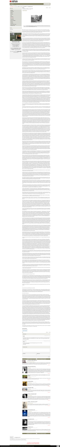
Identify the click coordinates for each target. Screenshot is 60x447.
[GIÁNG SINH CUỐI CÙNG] (24, 422)
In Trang (22, 332)
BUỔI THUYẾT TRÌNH (30, 387)
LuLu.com (19, 51)
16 (37, 433)
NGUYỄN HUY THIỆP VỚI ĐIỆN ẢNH (32, 360)
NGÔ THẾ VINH (29, 377)
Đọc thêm (49, 373)
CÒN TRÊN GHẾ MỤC (30, 381)
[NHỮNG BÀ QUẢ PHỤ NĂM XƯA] (24, 369)
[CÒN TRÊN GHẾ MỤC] (24, 383)
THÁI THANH (29, 389)
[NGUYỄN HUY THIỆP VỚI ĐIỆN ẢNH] (24, 361)
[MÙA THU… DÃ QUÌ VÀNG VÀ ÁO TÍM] (24, 405)
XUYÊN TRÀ (11, 29)
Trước (47, 7)
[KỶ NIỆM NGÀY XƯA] (24, 428)
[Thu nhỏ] (22, 7)
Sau (49, 7)
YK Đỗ (28, 420)
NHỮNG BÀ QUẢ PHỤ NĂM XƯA (32, 366)
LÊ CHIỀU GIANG (30, 411)
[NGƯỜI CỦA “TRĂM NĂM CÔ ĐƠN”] (24, 396)
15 (36, 433)
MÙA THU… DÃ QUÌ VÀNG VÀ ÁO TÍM (32, 401)
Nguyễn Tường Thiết (25, 10)
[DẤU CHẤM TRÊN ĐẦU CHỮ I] (24, 413)
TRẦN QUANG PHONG (30, 403)
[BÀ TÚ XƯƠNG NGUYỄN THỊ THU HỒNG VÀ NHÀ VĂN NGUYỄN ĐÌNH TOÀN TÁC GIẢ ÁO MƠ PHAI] (24, 376)
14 (35, 433)
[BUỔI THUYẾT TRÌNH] (24, 389)
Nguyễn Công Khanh (30, 395)
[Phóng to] (23, 7)
